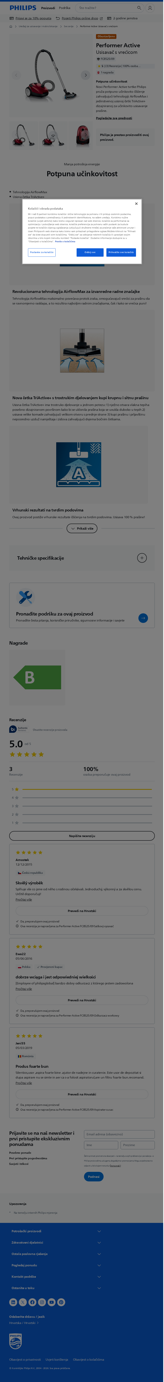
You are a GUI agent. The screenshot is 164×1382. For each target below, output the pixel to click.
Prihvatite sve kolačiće (119, 252)
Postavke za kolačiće (40, 252)
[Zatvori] (135, 203)
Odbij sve (88, 252)
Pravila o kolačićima (64, 241)
